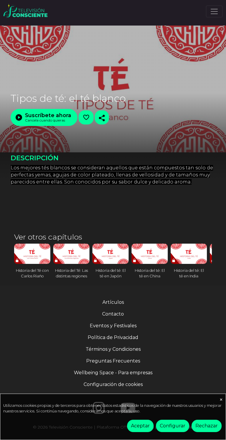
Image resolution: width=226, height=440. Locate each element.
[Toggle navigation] (214, 11)
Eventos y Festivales (113, 325)
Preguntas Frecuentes (113, 361)
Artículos (113, 302)
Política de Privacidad (113, 337)
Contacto (113, 314)
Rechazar (206, 426)
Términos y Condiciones (113, 349)
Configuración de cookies (113, 384)
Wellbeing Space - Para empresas (113, 372)
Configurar (172, 426)
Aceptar (140, 426)
